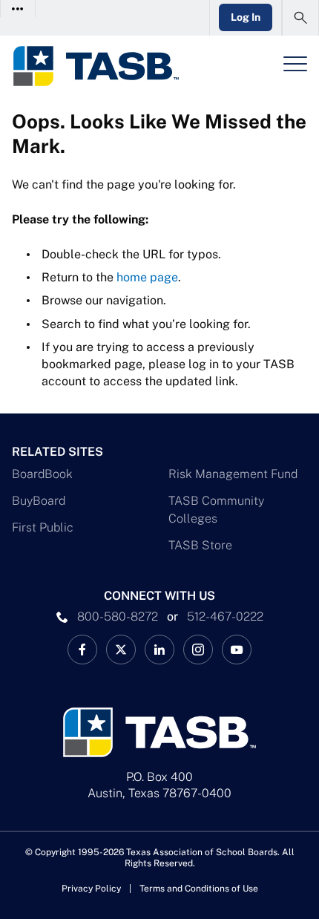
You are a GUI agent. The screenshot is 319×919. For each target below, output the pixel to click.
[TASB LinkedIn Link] (159, 649)
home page (147, 277)
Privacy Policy (91, 888)
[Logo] (95, 66)
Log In (245, 17)
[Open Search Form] (300, 18)
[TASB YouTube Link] (236, 649)
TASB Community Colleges (216, 510)
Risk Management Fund (232, 474)
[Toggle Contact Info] (18, 8)
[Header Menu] (295, 63)
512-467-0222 (225, 616)
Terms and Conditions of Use (198, 888)
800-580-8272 (117, 616)
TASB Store (200, 545)
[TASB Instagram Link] (198, 649)
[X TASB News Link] (121, 649)
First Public (42, 527)
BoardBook (42, 474)
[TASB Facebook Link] (82, 649)
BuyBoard (38, 501)
